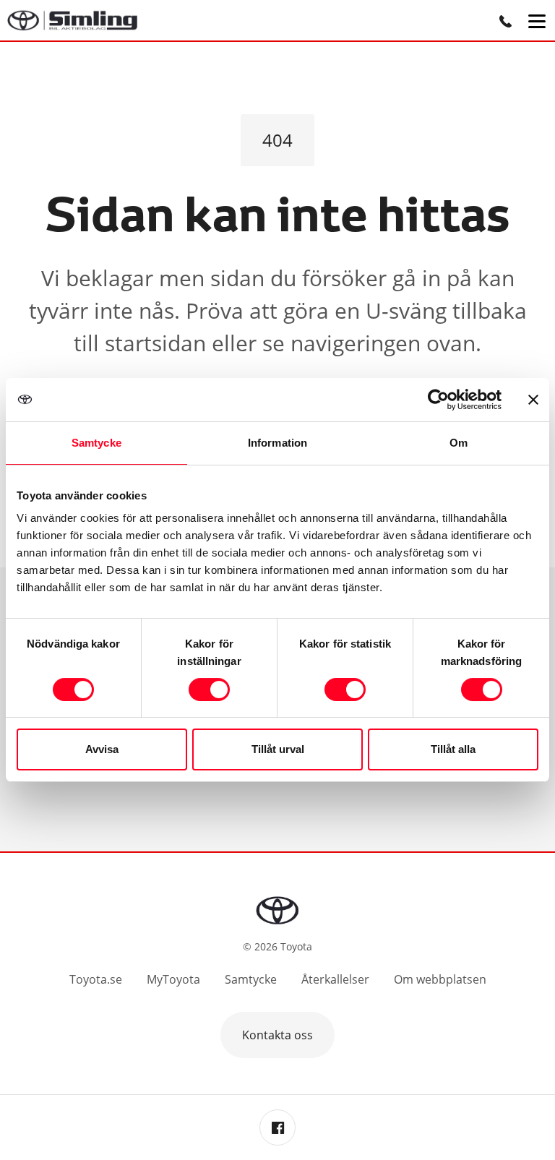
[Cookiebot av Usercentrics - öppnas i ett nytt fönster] (438, 400)
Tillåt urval (277, 749)
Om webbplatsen (440, 979)
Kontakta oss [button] (277, 1035)
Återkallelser (335, 979)
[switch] (209, 689)
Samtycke (251, 979)
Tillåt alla (453, 749)
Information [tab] (277, 443)
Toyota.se (95, 979)
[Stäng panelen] (533, 400)
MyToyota (173, 979)
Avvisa (102, 749)
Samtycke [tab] (96, 443)
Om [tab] (458, 443)
